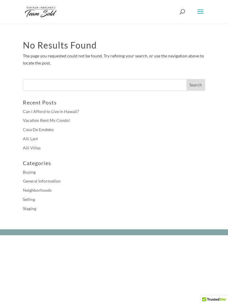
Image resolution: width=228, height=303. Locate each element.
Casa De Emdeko (38, 129)
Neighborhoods (37, 190)
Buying (29, 172)
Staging (29, 208)
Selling (29, 199)
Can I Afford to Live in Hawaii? (51, 111)
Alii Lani (30, 138)
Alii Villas (32, 147)
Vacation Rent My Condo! (46, 120)
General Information (42, 180)
